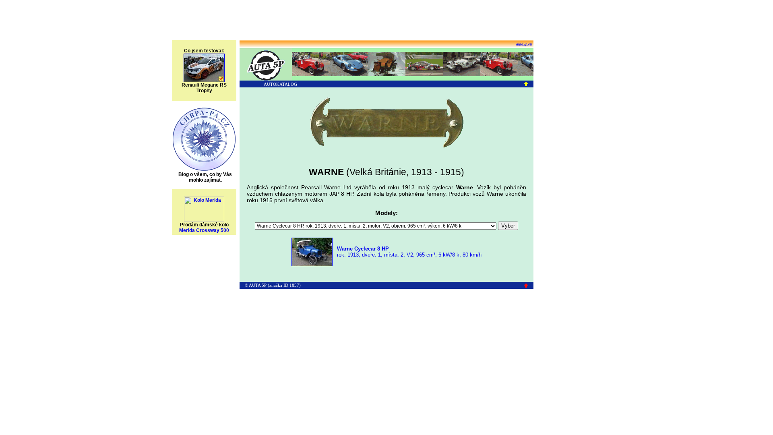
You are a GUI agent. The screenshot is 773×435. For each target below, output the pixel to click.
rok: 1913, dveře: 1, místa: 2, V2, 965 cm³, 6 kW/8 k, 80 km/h (408, 252)
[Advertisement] (386, 21)
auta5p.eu (524, 44)
